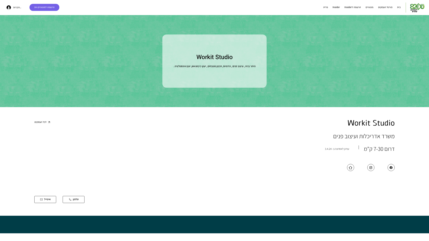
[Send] (391, 167)
